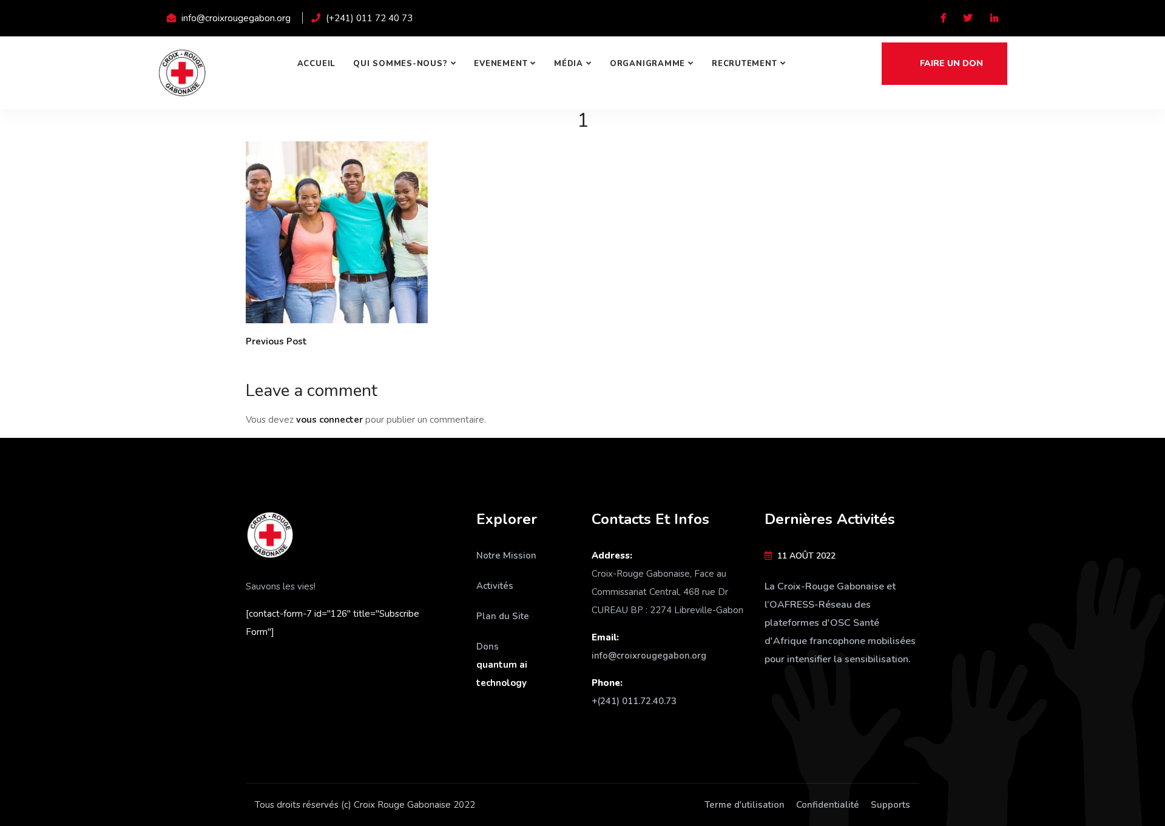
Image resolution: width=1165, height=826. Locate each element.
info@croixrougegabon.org (649, 656)
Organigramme (647, 63)
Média (568, 63)
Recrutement (744, 63)
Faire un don (950, 63)
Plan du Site (502, 616)
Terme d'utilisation (744, 805)
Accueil (316, 63)
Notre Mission (506, 555)
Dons (487, 646)
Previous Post (276, 341)
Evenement (500, 63)
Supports (890, 805)
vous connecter (329, 420)
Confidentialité (827, 805)
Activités (494, 586)
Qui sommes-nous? (400, 63)
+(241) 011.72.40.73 (634, 701)
